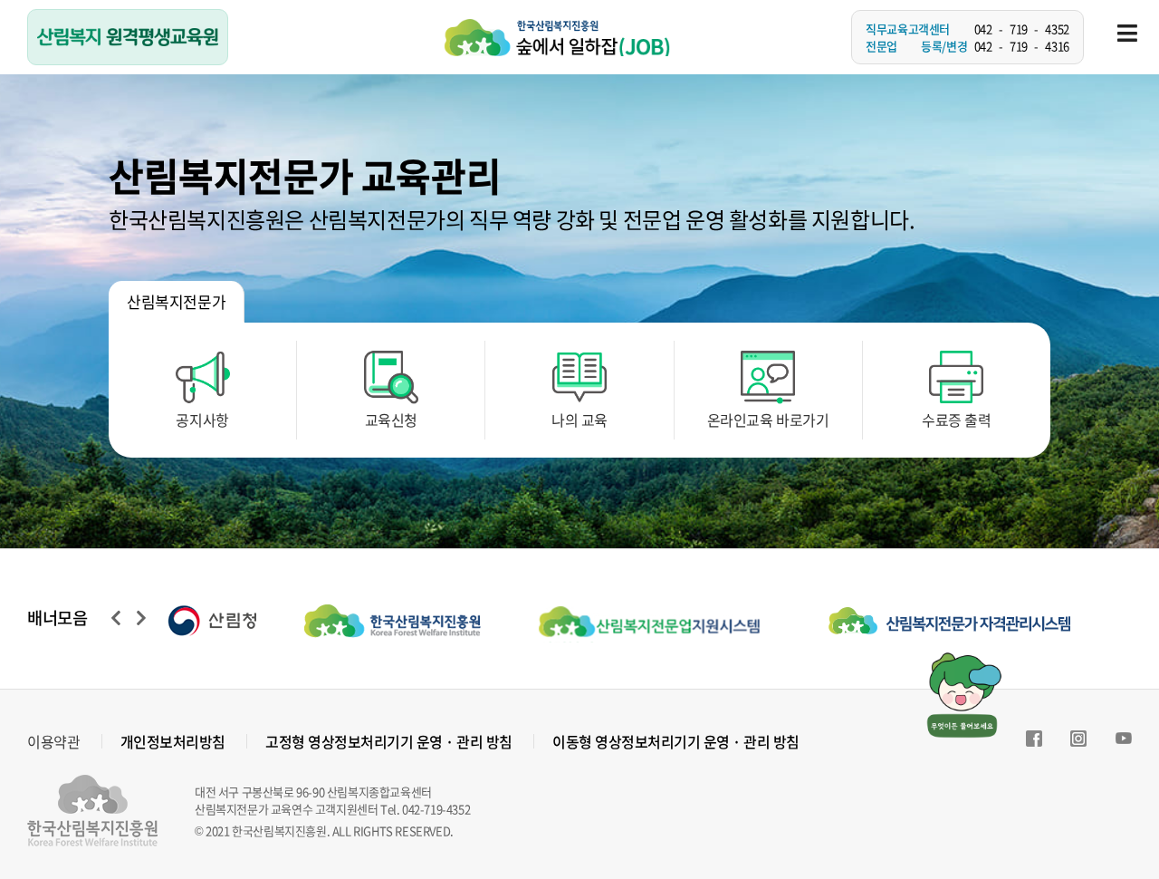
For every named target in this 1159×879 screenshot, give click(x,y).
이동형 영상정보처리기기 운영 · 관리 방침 (676, 741)
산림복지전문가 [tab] (176, 301)
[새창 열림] (235, 619)
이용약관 (53, 741)
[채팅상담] (963, 693)
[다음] (136, 618)
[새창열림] (1034, 741)
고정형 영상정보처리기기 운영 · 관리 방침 (388, 741)
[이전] (110, 618)
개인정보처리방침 (172, 741)
